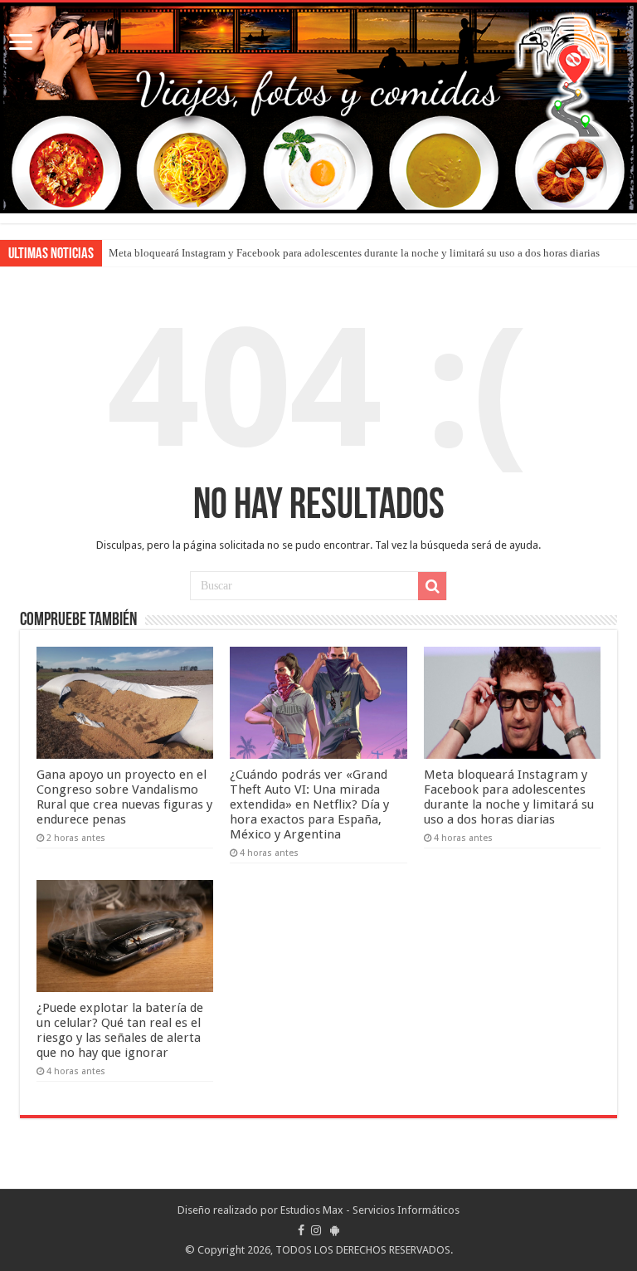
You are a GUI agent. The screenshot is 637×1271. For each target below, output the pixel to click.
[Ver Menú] (20, 43)
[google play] (334, 1230)
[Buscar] (432, 586)
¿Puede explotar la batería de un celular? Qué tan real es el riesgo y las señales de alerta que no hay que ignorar (119, 1030)
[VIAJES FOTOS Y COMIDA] (318, 107)
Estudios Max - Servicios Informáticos (370, 1210)
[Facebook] (301, 1230)
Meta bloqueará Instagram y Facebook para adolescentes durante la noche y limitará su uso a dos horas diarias (354, 253)
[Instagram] (316, 1230)
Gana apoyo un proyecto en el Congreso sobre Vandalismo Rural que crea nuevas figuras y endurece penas (124, 797)
